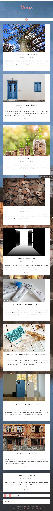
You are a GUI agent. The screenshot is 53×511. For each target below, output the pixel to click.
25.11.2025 (23, 261)
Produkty (6, 50)
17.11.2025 (22, 307)
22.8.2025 (23, 478)
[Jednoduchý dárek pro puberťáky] (24, 387)
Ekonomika (6, 154)
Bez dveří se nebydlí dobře (26, 105)
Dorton (26, 7)
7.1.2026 (22, 211)
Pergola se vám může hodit (26, 54)
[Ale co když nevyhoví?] (26, 140)
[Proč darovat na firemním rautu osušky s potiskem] (24, 337)
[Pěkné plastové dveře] (24, 242)
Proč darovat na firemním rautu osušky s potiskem (26, 354)
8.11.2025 (22, 357)
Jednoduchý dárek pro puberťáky (26, 404)
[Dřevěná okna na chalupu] (24, 437)
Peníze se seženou (26, 208)
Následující (17, 495)
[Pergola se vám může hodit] (24, 38)
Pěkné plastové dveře (26, 259)
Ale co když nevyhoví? (26, 158)
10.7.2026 (23, 57)
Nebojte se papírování (26, 476)
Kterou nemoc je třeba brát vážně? (26, 304)
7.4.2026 (22, 107)
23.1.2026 (22, 161)
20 (12, 495)
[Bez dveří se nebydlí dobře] (24, 88)
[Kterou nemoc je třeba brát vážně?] (24, 290)
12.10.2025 (22, 406)
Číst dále (26, 118)
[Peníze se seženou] (24, 191)
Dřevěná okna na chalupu (27, 453)
